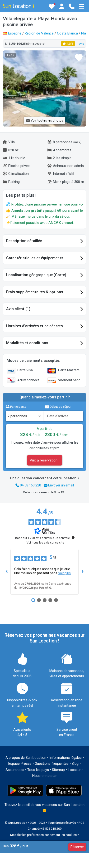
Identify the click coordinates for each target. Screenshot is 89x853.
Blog (75, 763)
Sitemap (58, 770)
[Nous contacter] (71, 6)
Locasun (74, 770)
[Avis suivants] (82, 572)
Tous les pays (38, 770)
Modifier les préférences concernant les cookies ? (44, 835)
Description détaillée (24, 241)
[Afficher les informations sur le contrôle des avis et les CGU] (73, 537)
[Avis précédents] (6, 572)
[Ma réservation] (61, 6)
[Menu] (81, 6)
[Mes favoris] (51, 6)
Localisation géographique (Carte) (36, 275)
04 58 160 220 (30, 485)
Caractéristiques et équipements (34, 258)
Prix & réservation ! (44, 460)
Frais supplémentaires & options (34, 292)
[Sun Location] (18, 6)
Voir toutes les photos (46, 120)
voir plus (64, 573)
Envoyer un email (60, 485)
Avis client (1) (18, 309)
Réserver (77, 847)
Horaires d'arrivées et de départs (34, 326)
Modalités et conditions (27, 343)
